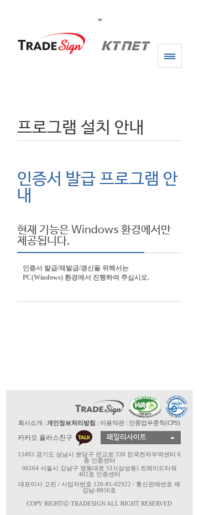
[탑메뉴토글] (99, 19)
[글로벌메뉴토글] (170, 56)
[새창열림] (143, 407)
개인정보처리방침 (71, 422)
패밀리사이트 (126, 437)
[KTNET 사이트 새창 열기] (120, 43)
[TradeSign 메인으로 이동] (51, 43)
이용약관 (112, 422)
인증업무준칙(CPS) (154, 422)
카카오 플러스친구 (45, 438)
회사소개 (30, 422)
